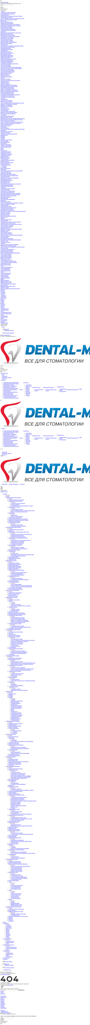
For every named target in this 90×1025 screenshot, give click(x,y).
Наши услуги (4, 997)
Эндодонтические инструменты (18, 650)
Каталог (7, 496)
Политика (3, 1010)
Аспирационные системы (17, 509)
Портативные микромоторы (17, 840)
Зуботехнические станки (16, 811)
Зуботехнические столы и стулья (18, 817)
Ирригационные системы (17, 661)
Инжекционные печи (16, 824)
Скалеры (13, 603)
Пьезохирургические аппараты (18, 667)
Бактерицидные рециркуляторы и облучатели (21, 534)
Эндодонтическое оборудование (15, 631)
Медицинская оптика (13, 759)
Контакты (3, 1003)
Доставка (3, 1006)
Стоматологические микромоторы (19, 572)
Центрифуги (14, 684)
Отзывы (2, 1000)
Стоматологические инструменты (16, 909)
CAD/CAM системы (15, 772)
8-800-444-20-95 (4, 323)
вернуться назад (4, 985)
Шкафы (12, 902)
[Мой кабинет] (1, 450)
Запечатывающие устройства (17, 547)
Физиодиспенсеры (15, 679)
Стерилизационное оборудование (16, 529)
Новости (2, 998)
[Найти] (2, 6)
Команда (2, 999)
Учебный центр (9, 953)
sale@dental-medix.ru (6, 335)
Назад (8, 495)
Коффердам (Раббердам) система (18, 913)
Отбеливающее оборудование (17, 617)
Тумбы (12, 892)
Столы (12, 884)
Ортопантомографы (15, 752)
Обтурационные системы (17, 639)
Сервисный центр (10, 941)
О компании (8, 925)
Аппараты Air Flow (15, 609)
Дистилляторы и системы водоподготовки (20, 540)
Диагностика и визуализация (15, 592)
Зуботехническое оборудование (15, 768)
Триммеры (13, 847)
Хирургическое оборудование (15, 658)
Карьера (2, 1002)
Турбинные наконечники (16, 578)
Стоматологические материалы (15, 723)
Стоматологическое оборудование (16, 499)
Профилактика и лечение (14, 599)
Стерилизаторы (14, 553)
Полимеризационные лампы (17, 626)
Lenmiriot (13, 699)
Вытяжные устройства (16, 789)
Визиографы (14, 740)
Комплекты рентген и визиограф (18, 747)
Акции (2, 992)
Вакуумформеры (15, 783)
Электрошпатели (15, 856)
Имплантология (12, 693)
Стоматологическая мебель (14, 861)
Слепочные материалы (16, 730)
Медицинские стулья (15, 874)
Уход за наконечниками (16, 584)
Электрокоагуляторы (15, 689)
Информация (3, 1008)
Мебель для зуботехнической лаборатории (20, 866)
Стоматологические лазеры (17, 673)
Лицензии (3, 1004)
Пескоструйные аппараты (17, 833)
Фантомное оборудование (17, 524)
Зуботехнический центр (11, 947)
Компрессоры (14, 515)
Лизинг (2, 1005)
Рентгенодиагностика (13, 736)
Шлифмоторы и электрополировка (19, 852)
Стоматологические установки (18, 503)
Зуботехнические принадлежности (19, 797)
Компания (3, 993)
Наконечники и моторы (13, 562)
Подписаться (21, 990)
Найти (2, 1018)
